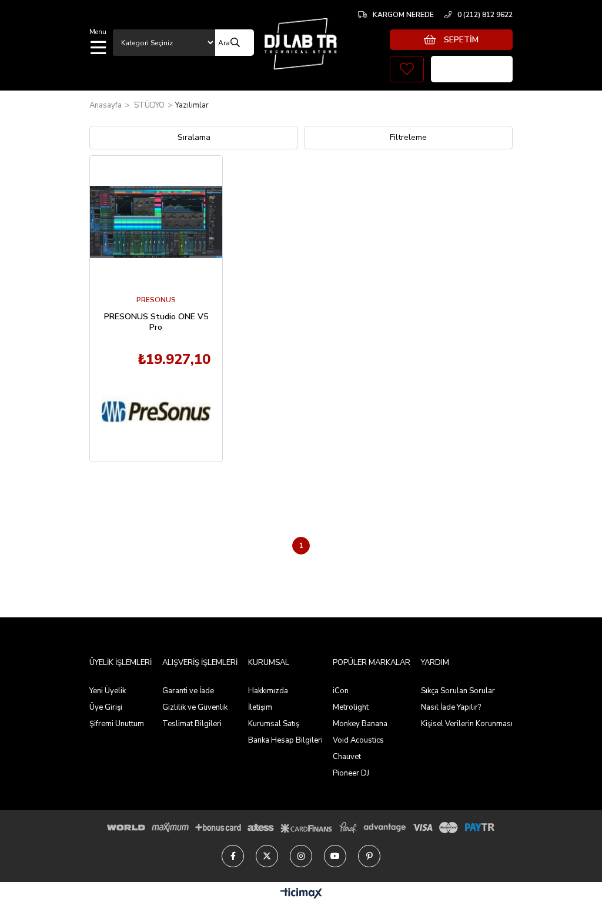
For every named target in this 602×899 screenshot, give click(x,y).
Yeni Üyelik (107, 691)
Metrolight (351, 707)
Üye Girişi (105, 707)
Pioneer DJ (351, 773)
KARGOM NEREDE (403, 14)
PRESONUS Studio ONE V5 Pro (156, 322)
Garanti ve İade (188, 691)
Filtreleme (408, 137)
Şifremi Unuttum (116, 723)
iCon (341, 691)
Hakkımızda (268, 691)
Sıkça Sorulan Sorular (458, 691)
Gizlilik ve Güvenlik (195, 707)
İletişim (260, 707)
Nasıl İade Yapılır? (451, 707)
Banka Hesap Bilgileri (285, 740)
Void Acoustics (358, 740)
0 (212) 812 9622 (485, 14)
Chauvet (347, 756)
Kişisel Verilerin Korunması (467, 723)
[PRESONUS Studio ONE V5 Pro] (156, 222)
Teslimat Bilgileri (192, 723)
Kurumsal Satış (273, 723)
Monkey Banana (360, 723)
